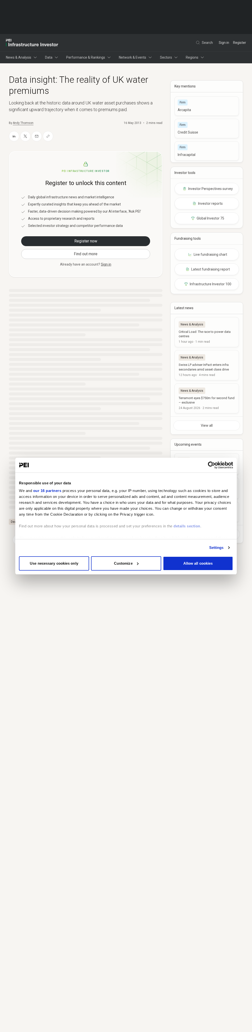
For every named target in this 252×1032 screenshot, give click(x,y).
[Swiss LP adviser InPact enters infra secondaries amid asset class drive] (207, 365)
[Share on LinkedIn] (14, 136)
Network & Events (132, 57)
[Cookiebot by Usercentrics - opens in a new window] (211, 465)
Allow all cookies (198, 563)
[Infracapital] (207, 150)
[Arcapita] (207, 106)
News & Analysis (18, 57)
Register (239, 43)
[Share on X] (25, 136)
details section (186, 526)
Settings (216, 547)
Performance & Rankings (85, 57)
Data (48, 57)
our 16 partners (47, 491)
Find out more (85, 254)
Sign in (224, 43)
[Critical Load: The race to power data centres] (207, 332)
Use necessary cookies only (54, 563)
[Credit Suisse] (207, 128)
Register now (85, 241)
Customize (123, 563)
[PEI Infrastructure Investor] (32, 42)
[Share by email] (37, 136)
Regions (192, 57)
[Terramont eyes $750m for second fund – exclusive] (207, 398)
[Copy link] (48, 136)
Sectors (166, 57)
